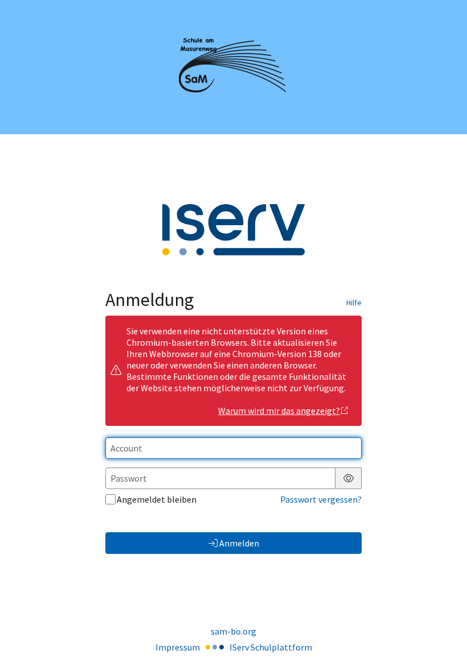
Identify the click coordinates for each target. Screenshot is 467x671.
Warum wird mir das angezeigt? (279, 410)
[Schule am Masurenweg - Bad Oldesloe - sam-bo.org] (233, 67)
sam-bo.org (233, 631)
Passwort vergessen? (321, 499)
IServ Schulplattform (271, 647)
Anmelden (239, 543)
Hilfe (354, 302)
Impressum (177, 647)
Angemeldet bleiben (156, 499)
